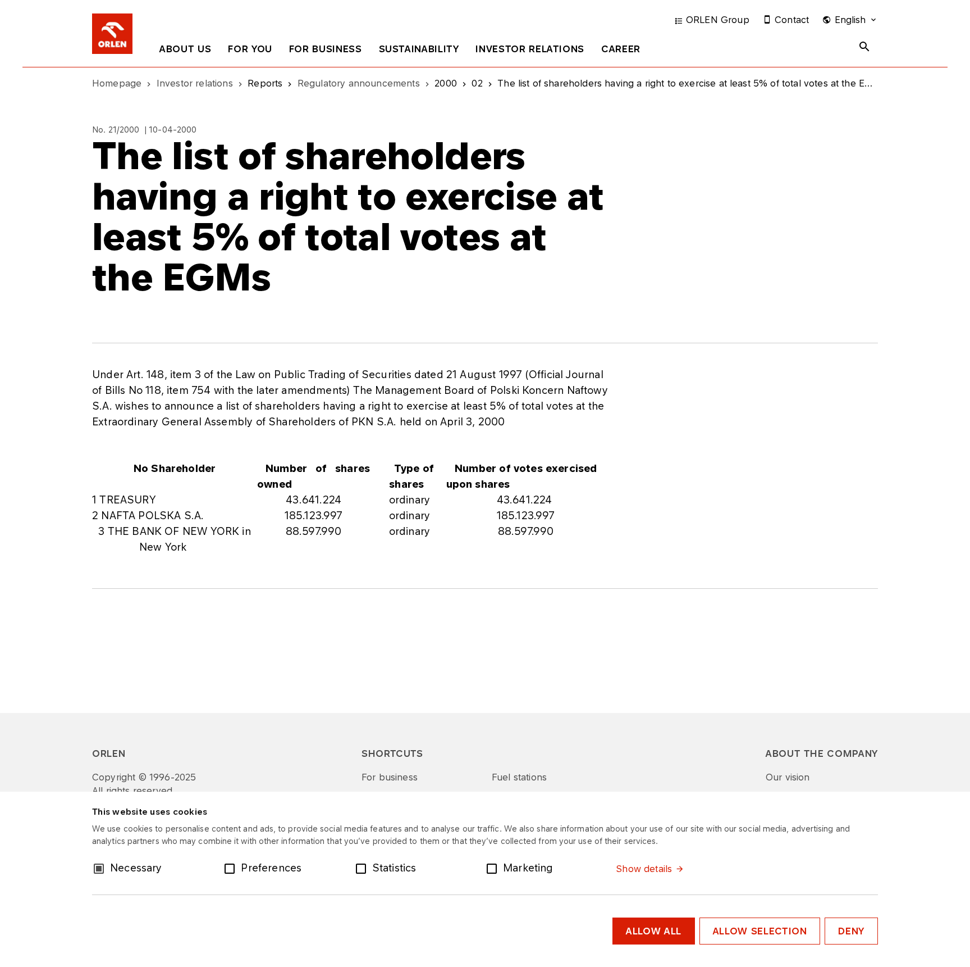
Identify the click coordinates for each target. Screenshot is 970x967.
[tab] (185, 51)
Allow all (653, 931)
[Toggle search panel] (864, 46)
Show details (644, 868)
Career (620, 49)
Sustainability (419, 49)
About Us (185, 49)
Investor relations (529, 49)
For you (250, 49)
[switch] (232, 867)
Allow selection (760, 931)
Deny (851, 931)
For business (325, 49)
